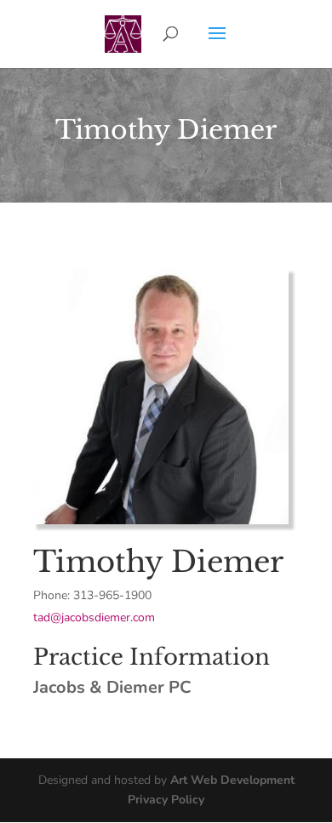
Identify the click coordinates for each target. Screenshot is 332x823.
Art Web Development (232, 780)
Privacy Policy (166, 800)
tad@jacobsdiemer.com (94, 617)
